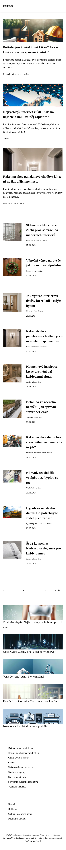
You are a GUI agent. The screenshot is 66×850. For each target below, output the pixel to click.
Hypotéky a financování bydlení (16, 74)
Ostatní (6, 139)
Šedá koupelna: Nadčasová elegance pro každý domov (43, 548)
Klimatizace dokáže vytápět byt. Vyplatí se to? (42, 477)
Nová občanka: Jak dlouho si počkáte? (25, 726)
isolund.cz (8, 5)
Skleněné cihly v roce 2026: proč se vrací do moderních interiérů (42, 230)
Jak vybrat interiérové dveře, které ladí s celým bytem (44, 301)
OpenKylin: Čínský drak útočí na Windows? (29, 651)
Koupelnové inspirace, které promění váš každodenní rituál (42, 371)
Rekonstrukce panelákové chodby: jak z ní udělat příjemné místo (44, 336)
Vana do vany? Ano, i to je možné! (23, 676)
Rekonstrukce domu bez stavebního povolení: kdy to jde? (44, 442)
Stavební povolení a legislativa (39, 453)
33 (44, 590)
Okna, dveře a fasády (34, 271)
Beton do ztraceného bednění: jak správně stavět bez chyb (41, 407)
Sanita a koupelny (33, 382)
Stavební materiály (34, 417)
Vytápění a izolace (33, 488)
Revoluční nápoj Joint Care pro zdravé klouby (30, 701)
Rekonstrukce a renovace (13, 203)
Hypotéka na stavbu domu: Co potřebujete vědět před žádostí (42, 513)
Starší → (58, 590)
